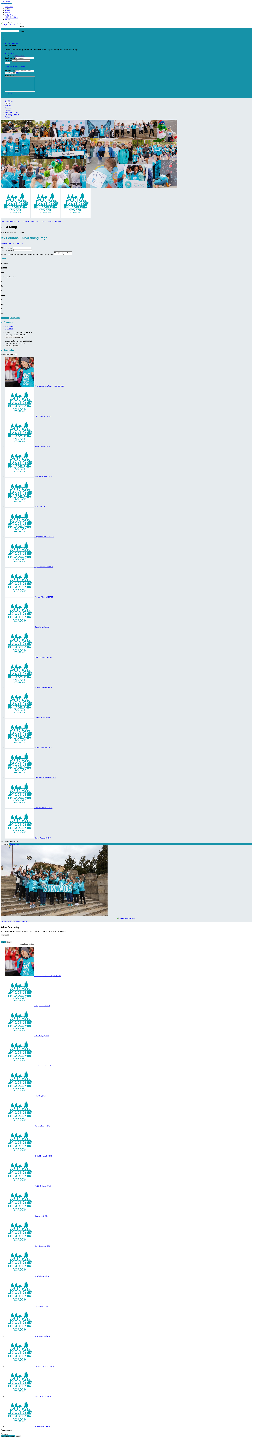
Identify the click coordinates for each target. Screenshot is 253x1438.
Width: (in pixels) (6, 248)
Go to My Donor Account (8, 24)
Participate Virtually (11, 16)
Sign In (18, 73)
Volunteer (8, 14)
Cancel (9, 942)
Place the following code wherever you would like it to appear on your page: (27, 254)
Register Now (14, 844)
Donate (8, 8)
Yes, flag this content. (8, 1436)
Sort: (2, 354)
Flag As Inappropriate (19, 921)
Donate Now (5, 318)
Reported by (4, 1434)
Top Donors (9, 329)
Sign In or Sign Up (11, 43)
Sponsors (7, 12)
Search (21, 26)
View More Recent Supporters (14, 337)
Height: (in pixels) (7, 250)
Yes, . (3, 942)
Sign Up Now (9, 53)
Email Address (10, 58)
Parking (7, 19)
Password (8, 60)
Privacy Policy (6, 921)
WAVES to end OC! (54, 221)
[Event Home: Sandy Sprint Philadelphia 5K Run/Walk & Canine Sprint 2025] (76, 217)
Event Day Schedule (11, 18)
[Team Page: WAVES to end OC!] (46, 217)
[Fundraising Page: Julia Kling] (16, 217)
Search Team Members (26, 944)
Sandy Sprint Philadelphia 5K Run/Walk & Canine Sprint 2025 (22, 221)
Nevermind (5, 935)
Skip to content (5, 1)
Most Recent (9, 326)
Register (7, 10)
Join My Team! (15, 318)
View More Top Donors (12, 345)
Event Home (9, 7)
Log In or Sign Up (6, 3)
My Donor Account (19, 56)
